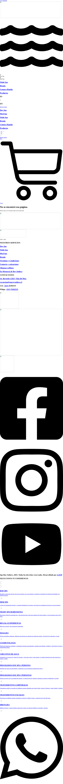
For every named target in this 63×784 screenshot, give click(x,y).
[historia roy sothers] (13, 237)
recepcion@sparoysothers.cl (11, 282)
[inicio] (30, 17)
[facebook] (31, 443)
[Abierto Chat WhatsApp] (31, 783)
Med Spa (3, 114)
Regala (2, 86)
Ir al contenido (3, 0)
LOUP (59, 575)
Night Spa (4, 82)
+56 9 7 (6, 286)
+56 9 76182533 (12, 289)
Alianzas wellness (7, 268)
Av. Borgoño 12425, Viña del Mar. (13, 279)
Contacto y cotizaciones (9, 264)
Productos (4, 93)
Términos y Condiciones (9, 261)
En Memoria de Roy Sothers (11, 271)
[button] (31, 134)
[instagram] (31, 515)
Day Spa (3, 110)
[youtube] (31, 571)
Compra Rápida (6, 89)
